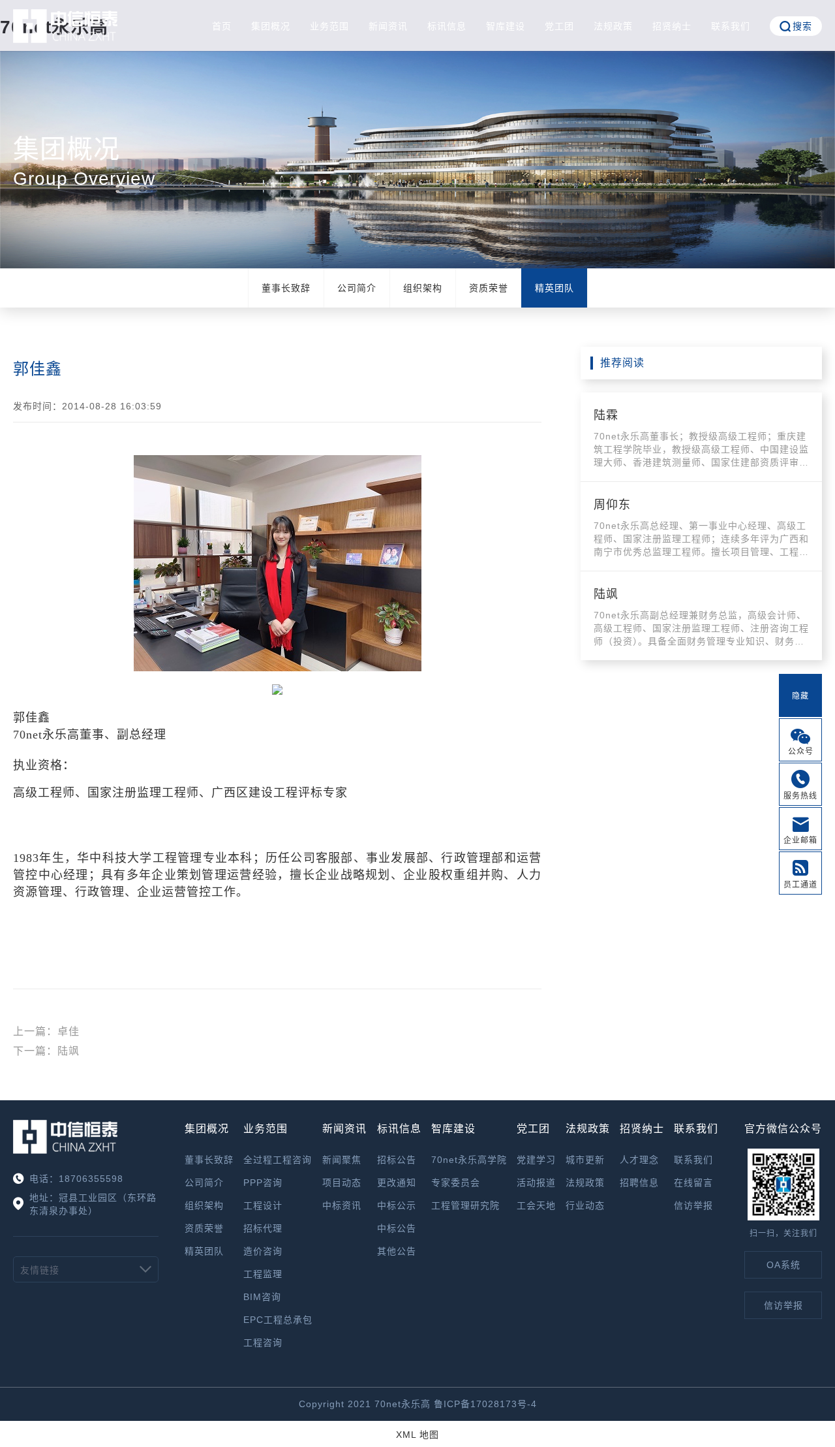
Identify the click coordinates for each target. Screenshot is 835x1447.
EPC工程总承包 (277, 1319)
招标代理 (262, 1228)
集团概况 (270, 26)
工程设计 (262, 1205)
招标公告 (396, 1159)
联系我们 (730, 26)
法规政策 (613, 26)
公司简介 (356, 288)
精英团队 (554, 288)
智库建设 (505, 26)
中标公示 (396, 1205)
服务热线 (800, 796)
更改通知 (396, 1182)
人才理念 (639, 1159)
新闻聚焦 (341, 1159)
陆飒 (606, 594)
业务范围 (329, 26)
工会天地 (536, 1205)
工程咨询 (262, 1342)
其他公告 (396, 1251)
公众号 (800, 751)
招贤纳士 (671, 26)
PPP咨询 (262, 1182)
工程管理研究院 (465, 1205)
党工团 (559, 26)
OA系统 (783, 1265)
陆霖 (606, 415)
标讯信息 (446, 26)
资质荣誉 (488, 288)
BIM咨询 (262, 1297)
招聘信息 (639, 1182)
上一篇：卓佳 (46, 1031)
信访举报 (693, 1205)
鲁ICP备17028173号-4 (485, 1404)
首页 (222, 26)
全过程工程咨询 (277, 1159)
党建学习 (536, 1159)
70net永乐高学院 (469, 1159)
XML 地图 (417, 1434)
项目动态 (341, 1182)
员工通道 (800, 884)
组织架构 (422, 288)
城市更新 (585, 1159)
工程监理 (262, 1274)
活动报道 (536, 1182)
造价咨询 (262, 1251)
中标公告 (396, 1228)
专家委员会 (455, 1182)
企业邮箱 (800, 840)
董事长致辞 (286, 288)
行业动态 (585, 1205)
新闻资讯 (388, 26)
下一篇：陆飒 (46, 1051)
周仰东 (612, 504)
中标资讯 (341, 1205)
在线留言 (693, 1182)
